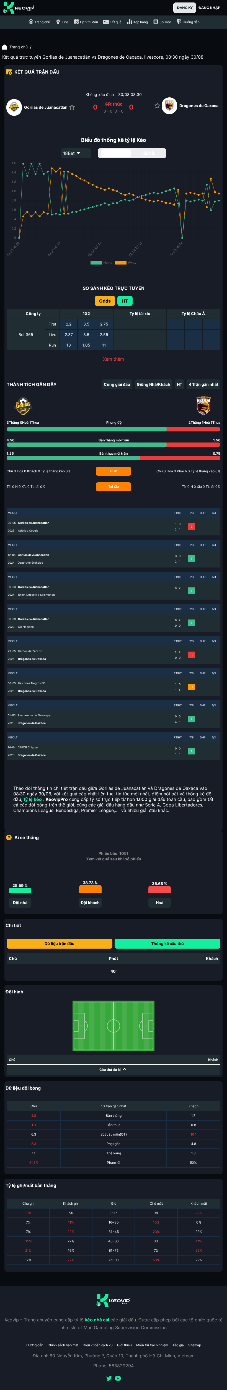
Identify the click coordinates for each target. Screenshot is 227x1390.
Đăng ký (185, 8)
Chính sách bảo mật (63, 1345)
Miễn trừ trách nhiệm (152, 1345)
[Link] (18, 8)
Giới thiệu (124, 1345)
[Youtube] (118, 1379)
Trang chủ (18, 47)
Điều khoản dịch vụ (98, 1345)
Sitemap (194, 1345)
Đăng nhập (209, 8)
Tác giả (178, 1345)
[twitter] (109, 1379)
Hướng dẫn (34, 1345)
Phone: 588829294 (113, 1365)
